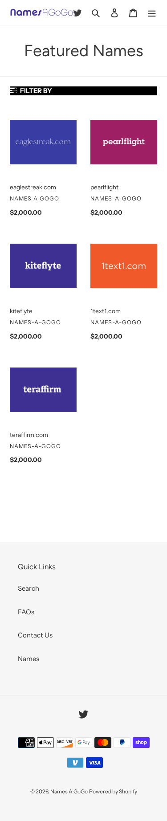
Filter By (35, 90)
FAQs (26, 612)
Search (28, 588)
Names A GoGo (69, 791)
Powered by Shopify (113, 791)
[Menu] (152, 12)
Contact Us (35, 635)
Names (28, 658)
